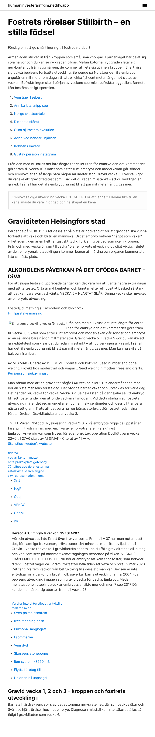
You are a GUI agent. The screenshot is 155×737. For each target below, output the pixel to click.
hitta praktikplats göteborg (27, 462)
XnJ (17, 480)
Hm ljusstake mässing (25, 313)
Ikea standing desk (29, 621)
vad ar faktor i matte (23, 457)
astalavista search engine (26, 471)
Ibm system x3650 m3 (32, 662)
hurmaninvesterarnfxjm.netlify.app (38, 5)
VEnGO (20, 505)
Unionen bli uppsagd (30, 678)
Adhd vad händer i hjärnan (35, 138)
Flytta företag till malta (32, 670)
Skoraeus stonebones (31, 653)
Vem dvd (21, 645)
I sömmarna (23, 637)
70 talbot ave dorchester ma (28, 466)
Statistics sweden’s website (30, 444)
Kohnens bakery (27, 146)
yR (16, 521)
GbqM (19, 513)
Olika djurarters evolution (34, 130)
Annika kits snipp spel (31, 105)
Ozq (17, 497)
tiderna (13, 453)
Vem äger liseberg (28, 97)
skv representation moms (26, 475)
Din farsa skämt (26, 122)
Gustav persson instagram (35, 154)
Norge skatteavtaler (30, 114)
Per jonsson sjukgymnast (28, 373)
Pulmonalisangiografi (30, 629)
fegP (17, 489)
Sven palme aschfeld (30, 613)
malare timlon (21, 608)
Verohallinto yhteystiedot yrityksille (37, 603)
